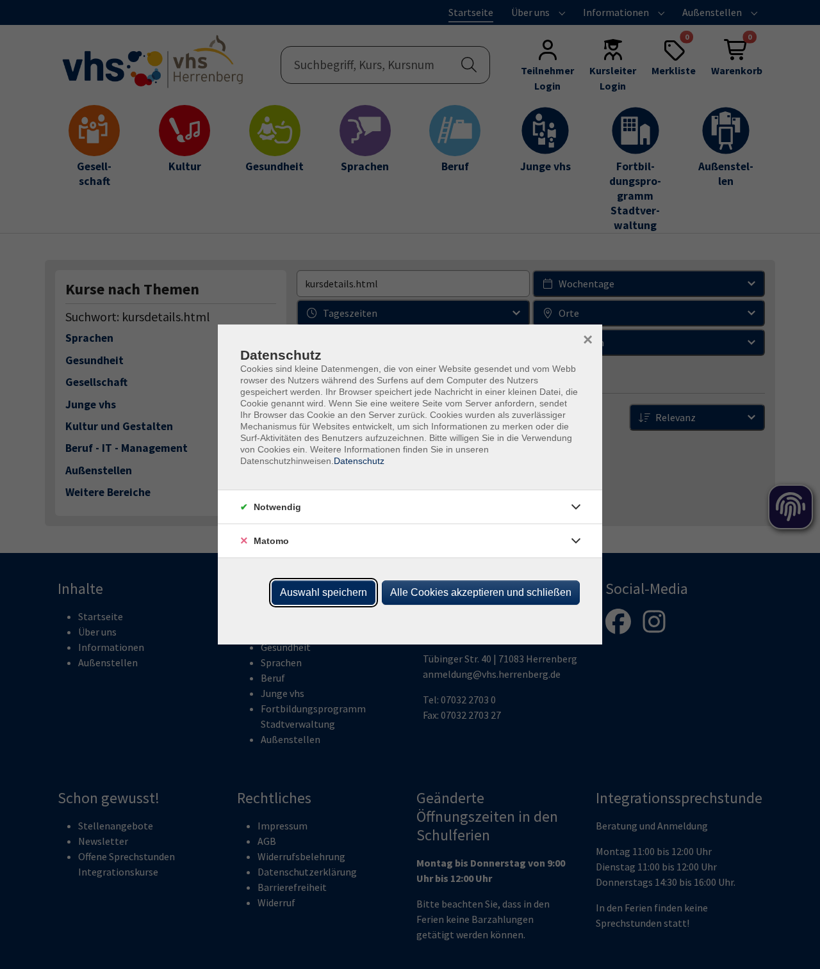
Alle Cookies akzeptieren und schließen (480, 592)
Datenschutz (359, 461)
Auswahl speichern (323, 592)
